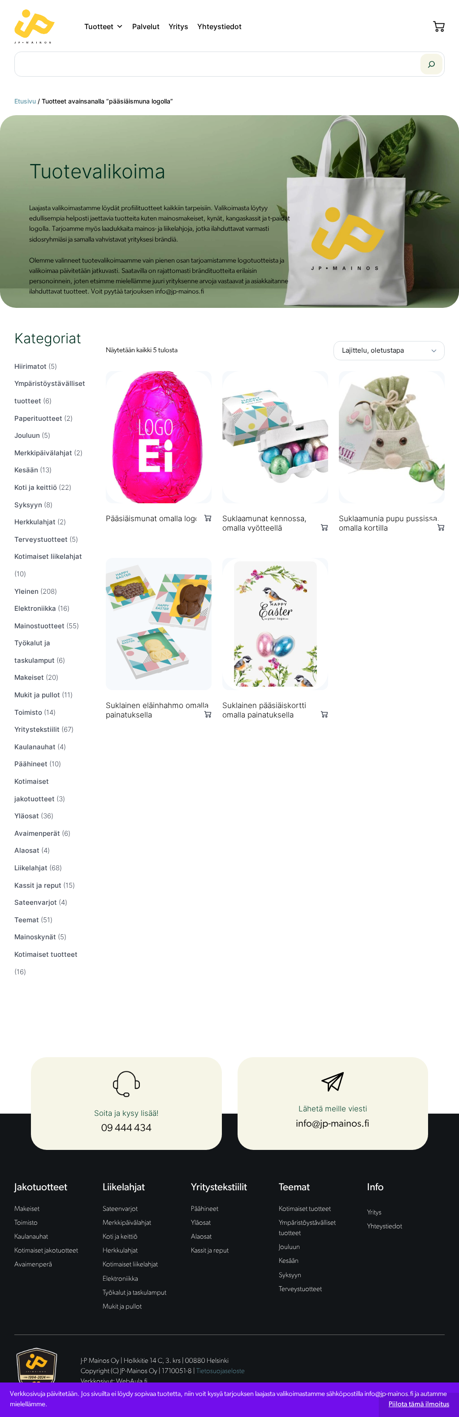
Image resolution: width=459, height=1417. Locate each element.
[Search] (431, 64)
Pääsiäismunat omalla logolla (156, 518)
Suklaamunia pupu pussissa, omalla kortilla (389, 523)
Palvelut (146, 26)
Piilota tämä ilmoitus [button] (419, 1404)
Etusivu (25, 101)
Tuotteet (98, 26)
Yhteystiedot (219, 26)
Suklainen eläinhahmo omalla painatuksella (157, 710)
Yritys (178, 26)
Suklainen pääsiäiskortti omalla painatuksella (264, 710)
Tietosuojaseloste (220, 1371)
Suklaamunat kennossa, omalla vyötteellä (264, 523)
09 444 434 (126, 1128)
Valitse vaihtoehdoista (204, 517)
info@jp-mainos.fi (332, 1124)
